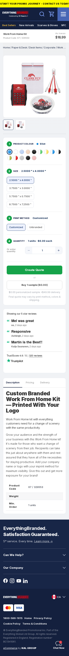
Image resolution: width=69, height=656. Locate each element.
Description (13, 382)
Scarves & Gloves (47, 25)
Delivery (45, 382)
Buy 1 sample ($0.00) (34, 284)
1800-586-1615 (12, 618)
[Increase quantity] (58, 250)
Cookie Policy (12, 623)
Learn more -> (43, 541)
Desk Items (35, 47)
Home (6, 47)
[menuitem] (9, 25)
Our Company (13, 567)
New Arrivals (26, 25)
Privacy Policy (43, 618)
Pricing (30, 382)
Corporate (49, 47)
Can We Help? (13, 555)
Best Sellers (9, 25)
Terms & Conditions (34, 623)
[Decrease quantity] (28, 250)
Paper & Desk (19, 47)
